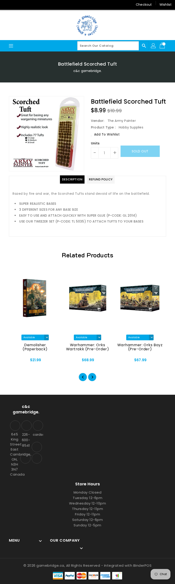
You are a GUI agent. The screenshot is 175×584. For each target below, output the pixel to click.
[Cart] (162, 45)
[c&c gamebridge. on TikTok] (24, 4)
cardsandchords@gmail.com (37, 434)
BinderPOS (142, 565)
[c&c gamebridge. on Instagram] (7, 4)
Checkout (144, 4)
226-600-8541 (26, 440)
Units (95, 143)
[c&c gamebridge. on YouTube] (16, 4)
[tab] (72, 179)
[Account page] (153, 45)
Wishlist (166, 4)
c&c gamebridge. (87, 71)
